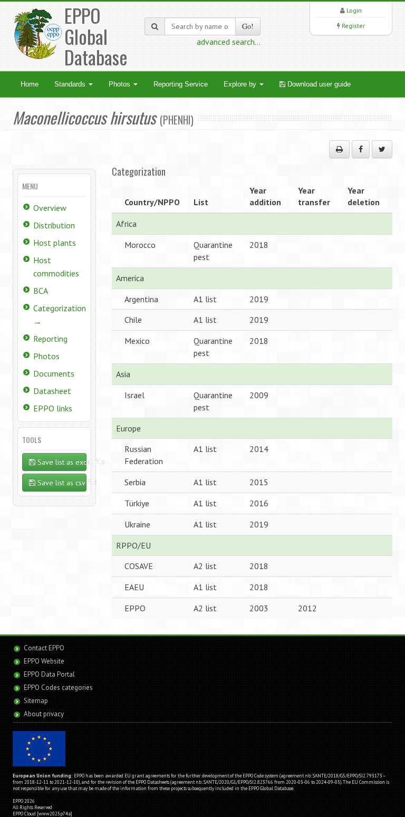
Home (29, 84)
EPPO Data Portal (49, 674)
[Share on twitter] (382, 149)
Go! (248, 26)
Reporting (50, 338)
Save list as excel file (60, 462)
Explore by (241, 84)
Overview (49, 208)
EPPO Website (44, 661)
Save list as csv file (60, 482)
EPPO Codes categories (58, 687)
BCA (40, 290)
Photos (120, 84)
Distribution (54, 225)
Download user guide (318, 84)
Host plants (54, 242)
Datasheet (52, 391)
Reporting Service (180, 84)
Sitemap (36, 700)
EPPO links (52, 408)
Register (353, 26)
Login (354, 10)
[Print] (339, 149)
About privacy (44, 713)
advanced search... (229, 41)
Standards (71, 84)
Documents (53, 373)
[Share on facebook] (361, 149)
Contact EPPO (44, 647)
